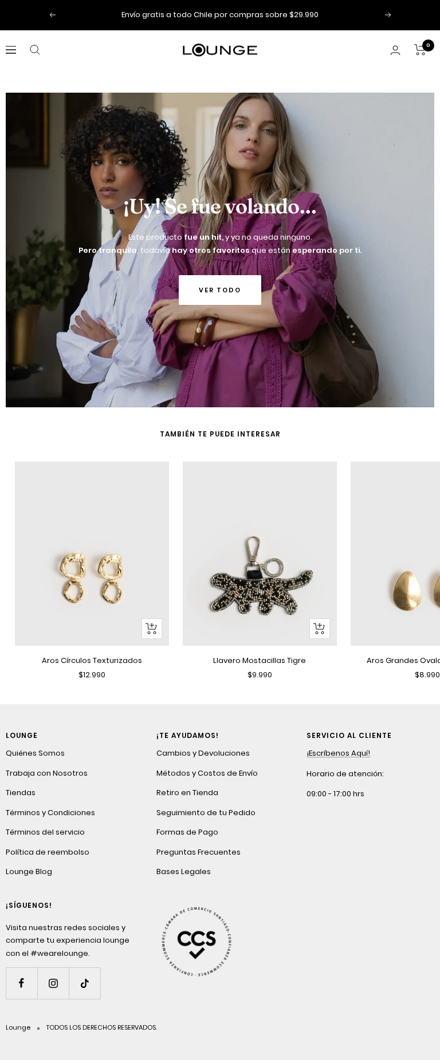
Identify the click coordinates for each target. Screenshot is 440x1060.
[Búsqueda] (35, 50)
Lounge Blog (29, 871)
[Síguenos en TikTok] (84, 983)
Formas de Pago (187, 832)
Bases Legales (183, 871)
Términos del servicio (45, 832)
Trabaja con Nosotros (47, 773)
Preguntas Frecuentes (198, 852)
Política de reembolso (47, 852)
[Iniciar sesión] (395, 50)
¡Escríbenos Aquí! (338, 753)
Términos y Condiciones (50, 812)
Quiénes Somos (35, 753)
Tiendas (21, 792)
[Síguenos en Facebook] (21, 983)
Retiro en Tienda (187, 792)
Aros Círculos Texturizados (92, 660)
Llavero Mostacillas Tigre (259, 660)
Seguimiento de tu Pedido (206, 812)
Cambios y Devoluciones (203, 753)
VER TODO (220, 290)
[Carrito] (420, 49)
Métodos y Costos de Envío (207, 773)
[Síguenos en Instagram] (53, 983)
